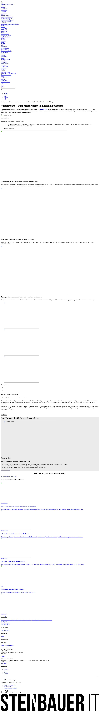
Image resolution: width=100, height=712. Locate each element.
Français (6, 97)
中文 (5, 99)
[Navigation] (2, 3)
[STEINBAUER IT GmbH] (50, 710)
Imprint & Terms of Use (10, 685)
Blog (5, 670)
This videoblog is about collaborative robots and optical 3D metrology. (18, 589)
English (6, 94)
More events (4, 663)
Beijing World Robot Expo (7, 645)
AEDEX (3, 656)
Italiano (5, 96)
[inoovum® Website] (11, 693)
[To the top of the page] (1, 1)
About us (6, 669)
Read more (3, 414)
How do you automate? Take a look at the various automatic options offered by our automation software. (26, 617)
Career (5, 672)
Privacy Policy (7, 686)
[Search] (1, 89)
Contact (6, 673)
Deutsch (6, 93)
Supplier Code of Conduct (10, 688)
